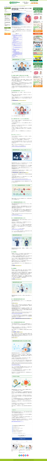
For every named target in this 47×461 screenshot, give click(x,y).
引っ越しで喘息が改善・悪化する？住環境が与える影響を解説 (7, 22)
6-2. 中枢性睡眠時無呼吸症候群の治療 (17, 53)
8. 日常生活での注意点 (15, 56)
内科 (5, 10)
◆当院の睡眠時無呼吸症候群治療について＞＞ (18, 421)
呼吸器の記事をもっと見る (21, 452)
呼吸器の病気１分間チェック (7, 30)
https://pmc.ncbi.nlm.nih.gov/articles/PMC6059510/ (17, 313)
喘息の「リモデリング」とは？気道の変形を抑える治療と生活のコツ (7, 25)
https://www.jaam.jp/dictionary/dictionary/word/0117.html (17, 229)
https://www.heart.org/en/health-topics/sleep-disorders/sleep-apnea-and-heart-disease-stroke (21, 179)
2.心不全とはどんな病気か (15, 38)
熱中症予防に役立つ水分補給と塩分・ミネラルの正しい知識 (7, 20)
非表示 (18, 33)
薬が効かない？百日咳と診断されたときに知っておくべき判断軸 (7, 16)
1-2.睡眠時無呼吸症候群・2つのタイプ (17, 37)
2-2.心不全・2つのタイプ (16, 41)
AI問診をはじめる (22, 438)
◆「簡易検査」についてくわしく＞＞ (16, 265)
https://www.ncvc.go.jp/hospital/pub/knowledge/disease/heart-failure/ (19, 146)
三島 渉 (14, 10)
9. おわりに (13, 57)
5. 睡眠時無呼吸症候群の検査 (15, 49)
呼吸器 (6, 9)
